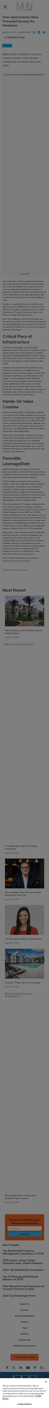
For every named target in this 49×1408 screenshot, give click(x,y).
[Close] (46, 1382)
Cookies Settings (24, 1404)
